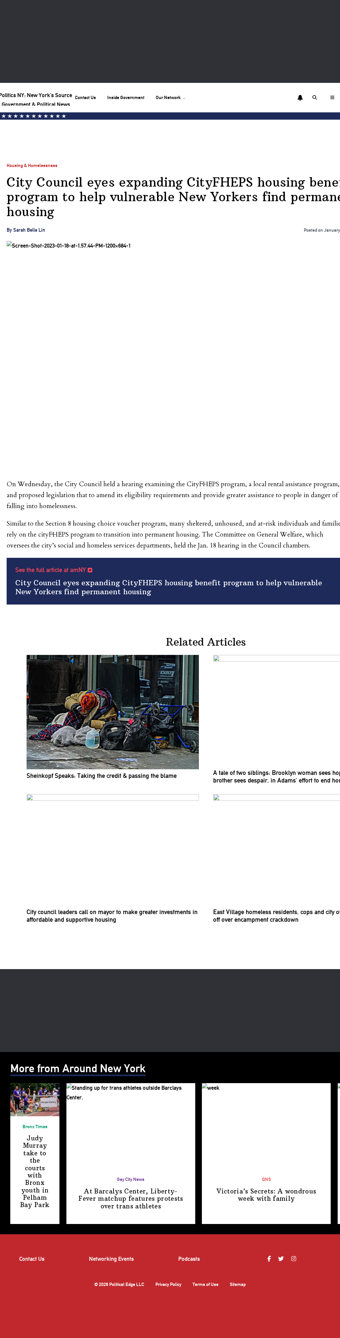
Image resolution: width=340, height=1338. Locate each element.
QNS (266, 1179)
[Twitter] (282, 1259)
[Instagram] (294, 1259)
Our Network (168, 97)
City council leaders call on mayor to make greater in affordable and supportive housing (112, 915)
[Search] (315, 97)
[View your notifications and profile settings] (300, 97)
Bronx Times (35, 1126)
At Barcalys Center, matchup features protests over (130, 1199)
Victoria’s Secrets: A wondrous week (266, 1195)
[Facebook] (270, 1259)
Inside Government (125, 97)
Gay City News (130, 1179)
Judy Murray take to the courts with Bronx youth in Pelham (35, 1171)
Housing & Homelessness (32, 165)
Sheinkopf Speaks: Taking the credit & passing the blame (102, 776)
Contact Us (85, 97)
